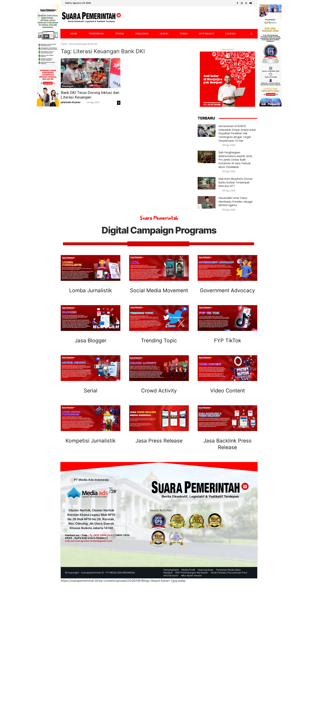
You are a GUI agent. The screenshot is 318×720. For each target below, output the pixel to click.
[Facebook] (237, 3)
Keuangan (68, 86)
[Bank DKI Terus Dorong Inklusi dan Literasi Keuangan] (90, 73)
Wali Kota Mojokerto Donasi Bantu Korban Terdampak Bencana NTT (235, 182)
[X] (246, 3)
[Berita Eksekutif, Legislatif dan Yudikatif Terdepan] (91, 17)
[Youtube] (250, 3)
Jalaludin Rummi (70, 102)
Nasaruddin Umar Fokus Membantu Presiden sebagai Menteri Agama (235, 201)
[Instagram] (242, 3)
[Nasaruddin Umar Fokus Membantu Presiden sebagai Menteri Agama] (206, 202)
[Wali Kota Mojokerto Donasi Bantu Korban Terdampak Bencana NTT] (206, 183)
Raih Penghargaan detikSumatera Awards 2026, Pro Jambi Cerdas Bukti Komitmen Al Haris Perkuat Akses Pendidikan (235, 159)
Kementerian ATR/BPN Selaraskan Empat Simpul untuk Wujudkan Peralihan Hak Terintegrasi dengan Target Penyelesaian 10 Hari (237, 133)
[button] (248, 33)
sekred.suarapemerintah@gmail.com (88, 541)
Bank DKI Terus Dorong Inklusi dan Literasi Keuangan (90, 94)
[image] (90, 268)
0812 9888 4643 (103, 535)
